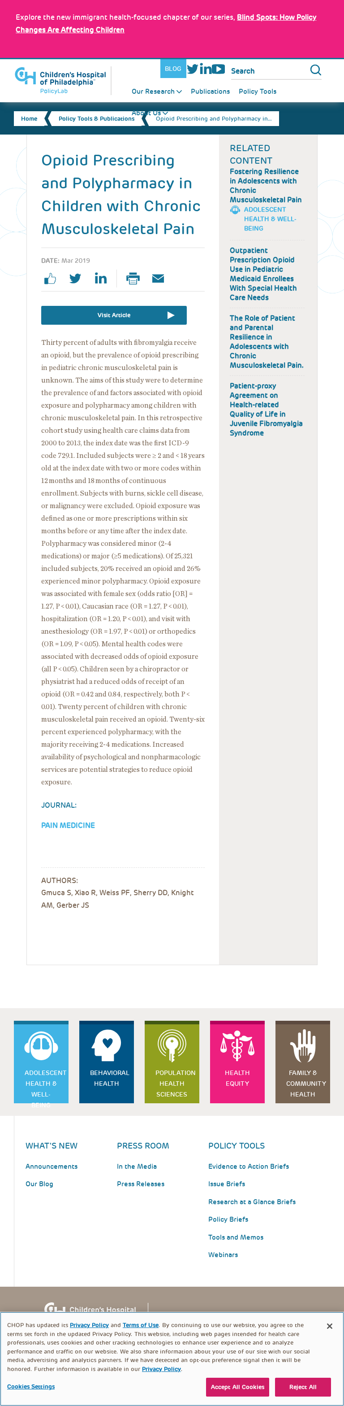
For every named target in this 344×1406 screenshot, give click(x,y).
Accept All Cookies (237, 1387)
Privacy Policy (89, 1325)
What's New (51, 1145)
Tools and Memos (235, 1237)
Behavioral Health (109, 1078)
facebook (53, 278)
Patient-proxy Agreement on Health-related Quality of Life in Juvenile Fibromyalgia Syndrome (266, 409)
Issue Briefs (226, 1184)
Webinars (223, 1255)
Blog (173, 69)
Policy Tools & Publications (96, 118)
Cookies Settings (31, 1386)
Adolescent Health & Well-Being (270, 218)
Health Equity (237, 1078)
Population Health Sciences (175, 1083)
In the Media (137, 1166)
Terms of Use (141, 1325)
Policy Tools (257, 91)
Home (29, 118)
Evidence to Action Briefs (248, 1166)
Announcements (51, 1166)
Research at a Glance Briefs (252, 1202)
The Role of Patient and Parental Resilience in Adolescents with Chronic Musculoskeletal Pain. (267, 341)
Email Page (161, 278)
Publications (210, 91)
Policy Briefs (228, 1219)
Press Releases (140, 1184)
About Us (146, 113)
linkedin (103, 278)
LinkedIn (205, 68)
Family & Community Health (306, 1083)
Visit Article (114, 315)
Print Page (136, 278)
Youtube (218, 68)
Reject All (303, 1387)
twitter (78, 278)
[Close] (330, 1326)
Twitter (192, 68)
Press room (143, 1145)
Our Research (153, 91)
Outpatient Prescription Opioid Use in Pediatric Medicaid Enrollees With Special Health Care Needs (263, 274)
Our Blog (39, 1184)
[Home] (63, 80)
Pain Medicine (68, 825)
